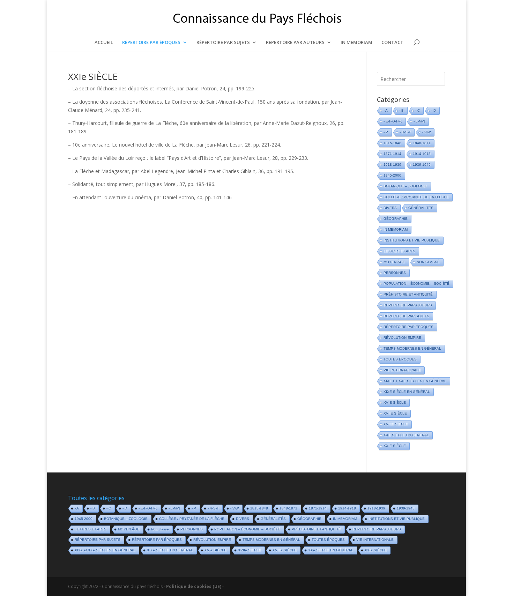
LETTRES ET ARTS (399, 251)
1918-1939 (392, 164)
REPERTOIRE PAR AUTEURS (295, 42)
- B (401, 110)
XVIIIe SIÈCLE (396, 424)
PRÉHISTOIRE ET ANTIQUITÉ (408, 294)
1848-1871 (422, 143)
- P (386, 132)
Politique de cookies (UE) (193, 586)
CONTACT (392, 42)
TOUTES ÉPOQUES (400, 359)
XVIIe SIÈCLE (395, 413)
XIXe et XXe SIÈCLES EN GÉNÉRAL (415, 381)
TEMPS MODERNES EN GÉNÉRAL (412, 348)
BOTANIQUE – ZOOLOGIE (405, 186)
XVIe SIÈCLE (395, 402)
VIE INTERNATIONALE (402, 370)
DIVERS (390, 208)
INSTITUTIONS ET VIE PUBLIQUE (412, 240)
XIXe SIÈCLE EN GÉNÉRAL (407, 392)
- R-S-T (405, 132)
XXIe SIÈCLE (93, 76)
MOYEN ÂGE (394, 262)
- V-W (426, 132)
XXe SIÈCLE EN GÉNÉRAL (406, 435)
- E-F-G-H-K (393, 121)
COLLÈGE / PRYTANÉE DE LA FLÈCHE (416, 197)
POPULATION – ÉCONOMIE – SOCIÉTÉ (416, 283)
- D (433, 110)
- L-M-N (419, 121)
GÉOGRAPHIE (396, 219)
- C (417, 110)
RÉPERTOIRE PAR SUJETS (223, 42)
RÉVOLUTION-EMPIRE (402, 338)
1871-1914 (392, 154)
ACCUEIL (104, 42)
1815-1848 (392, 143)
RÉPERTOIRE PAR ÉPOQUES (151, 42)
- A (386, 110)
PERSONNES (395, 273)
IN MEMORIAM (356, 42)
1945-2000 (392, 175)
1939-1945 (422, 164)
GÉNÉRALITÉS (420, 208)
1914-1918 (422, 154)
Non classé (428, 262)
